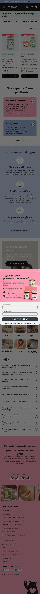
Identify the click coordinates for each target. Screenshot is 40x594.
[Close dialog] (38, 271)
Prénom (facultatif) (7, 311)
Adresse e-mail (6, 304)
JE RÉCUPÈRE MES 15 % (20, 319)
